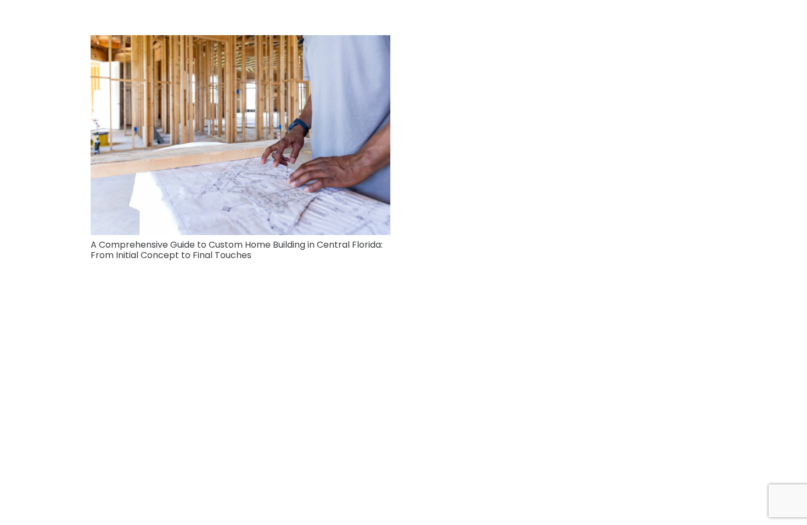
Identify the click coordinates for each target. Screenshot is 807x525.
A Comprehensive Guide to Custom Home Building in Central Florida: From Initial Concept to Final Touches (237, 249)
